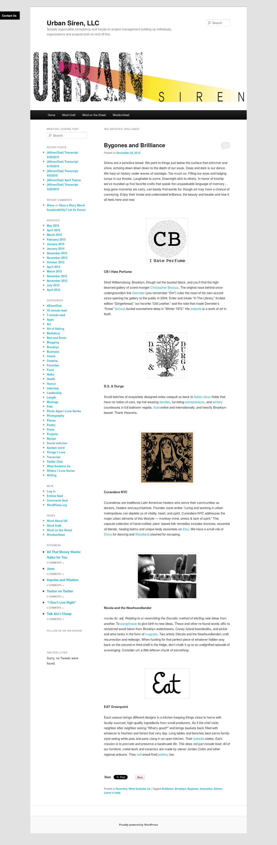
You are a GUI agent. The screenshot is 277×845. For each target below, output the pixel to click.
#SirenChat (54, 305)
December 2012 (57, 276)
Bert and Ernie (56, 338)
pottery (163, 754)
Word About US (57, 521)
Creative (52, 361)
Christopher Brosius (164, 287)
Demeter (138, 292)
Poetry (51, 425)
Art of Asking (55, 328)
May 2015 (53, 225)
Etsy (186, 529)
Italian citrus (202, 396)
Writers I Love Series (61, 470)
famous (120, 308)
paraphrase (128, 623)
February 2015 (56, 239)
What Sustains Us (139, 789)
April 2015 (53, 230)
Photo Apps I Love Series (64, 411)
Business (53, 351)
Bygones (192, 789)
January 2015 (55, 244)
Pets (50, 406)
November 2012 (57, 280)
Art (49, 324)
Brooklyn (180, 789)
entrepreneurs (195, 402)
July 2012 (53, 285)
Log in (51, 491)
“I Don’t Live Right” (61, 602)
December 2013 (57, 253)
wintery (218, 402)
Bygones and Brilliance (134, 145)
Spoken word (55, 447)
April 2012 (53, 290)
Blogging (53, 342)
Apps (50, 319)
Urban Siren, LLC (73, 22)
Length (51, 397)
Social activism (57, 443)
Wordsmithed (121, 115)
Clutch (51, 356)
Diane (50, 205)
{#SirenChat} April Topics (64, 180)
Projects (52, 434)
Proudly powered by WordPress (138, 825)
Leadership (54, 393)
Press (50, 429)
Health (51, 379)
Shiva (108, 534)
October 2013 (55, 262)
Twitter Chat (55, 461)
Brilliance (168, 789)
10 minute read (57, 310)
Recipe (51, 438)
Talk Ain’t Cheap (59, 613)
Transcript (53, 457)
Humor (51, 384)
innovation (206, 789)
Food (50, 370)
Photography (55, 415)
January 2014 (55, 248)
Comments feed (57, 500)
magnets (151, 634)
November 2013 (57, 257)
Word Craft (69, 115)
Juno (50, 568)
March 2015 (54, 235)
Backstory (53, 333)
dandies (164, 402)
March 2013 (54, 271)
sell (139, 754)
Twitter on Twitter (60, 591)
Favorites (121, 789)
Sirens (218, 789)
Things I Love (56, 452)
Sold (156, 407)
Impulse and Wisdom (62, 579)
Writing (51, 475)
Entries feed (55, 496)
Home (51, 115)
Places (51, 420)
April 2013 (53, 267)
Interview (53, 388)
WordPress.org (57, 505)
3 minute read (56, 315)
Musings (52, 402)
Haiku (50, 374)
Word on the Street (94, 115)
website (196, 308)
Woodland (142, 534)
